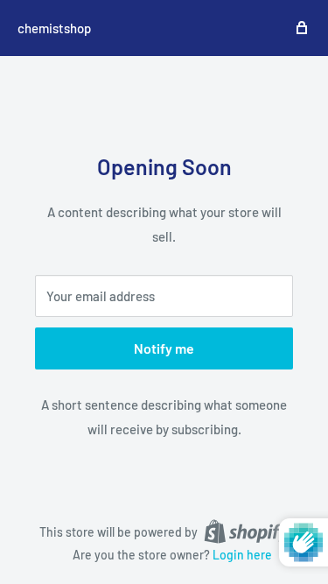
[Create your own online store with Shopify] (247, 530)
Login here (242, 554)
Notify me (164, 348)
